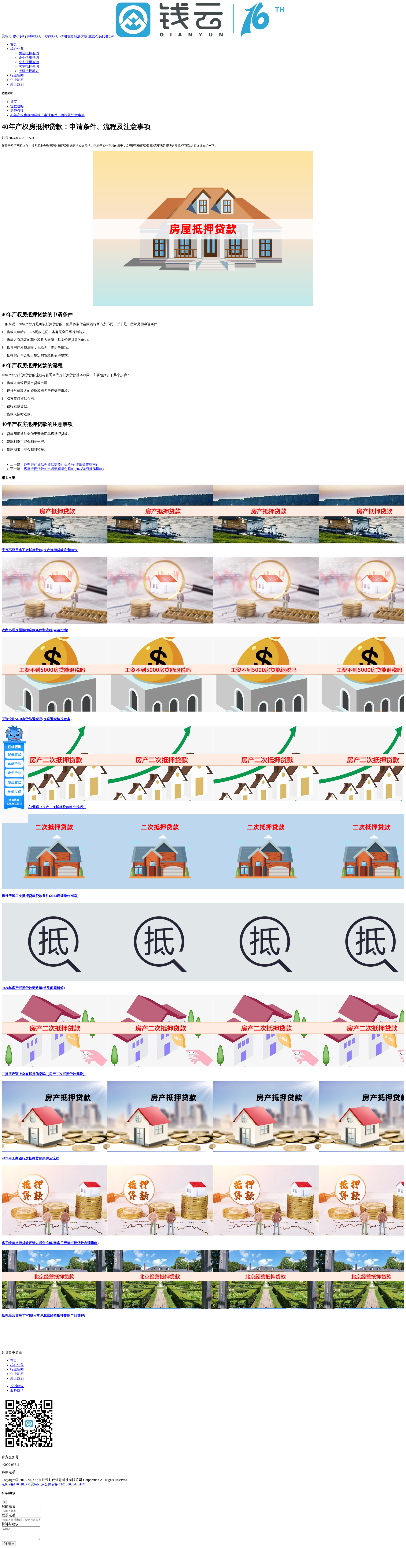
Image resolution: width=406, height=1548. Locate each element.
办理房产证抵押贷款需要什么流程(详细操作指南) (60, 464)
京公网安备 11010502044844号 (63, 1484)
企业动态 (17, 1374)
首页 (13, 102)
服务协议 (17, 1390)
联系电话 (8, 1515)
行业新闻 (17, 1369)
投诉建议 (17, 1386)
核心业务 (17, 1365)
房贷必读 (17, 110)
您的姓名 (8, 1506)
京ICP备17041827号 (16, 1484)
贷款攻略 (17, 106)
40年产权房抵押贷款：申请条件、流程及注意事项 (47, 115)
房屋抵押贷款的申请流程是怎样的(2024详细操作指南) (64, 469)
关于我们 (17, 1378)
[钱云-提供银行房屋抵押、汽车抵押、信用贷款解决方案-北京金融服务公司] (143, 36)
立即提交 (8, 1543)
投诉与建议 (10, 1524)
